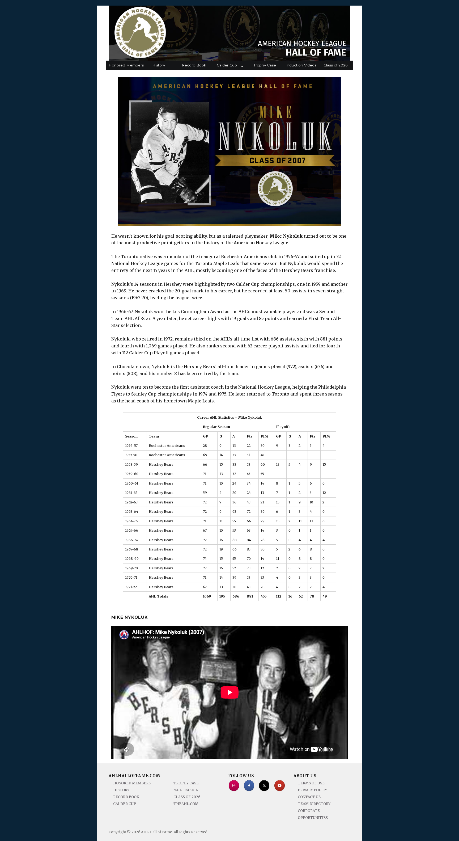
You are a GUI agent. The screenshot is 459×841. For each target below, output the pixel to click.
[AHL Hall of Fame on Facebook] (249, 785)
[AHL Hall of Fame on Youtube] (279, 785)
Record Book (194, 65)
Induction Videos (301, 65)
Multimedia (185, 790)
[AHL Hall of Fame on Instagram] (234, 785)
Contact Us (309, 797)
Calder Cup (227, 65)
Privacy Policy (312, 790)
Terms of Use (311, 783)
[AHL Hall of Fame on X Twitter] (264, 785)
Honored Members (125, 65)
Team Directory (314, 804)
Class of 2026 (335, 65)
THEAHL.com (185, 804)
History (158, 65)
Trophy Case (265, 65)
